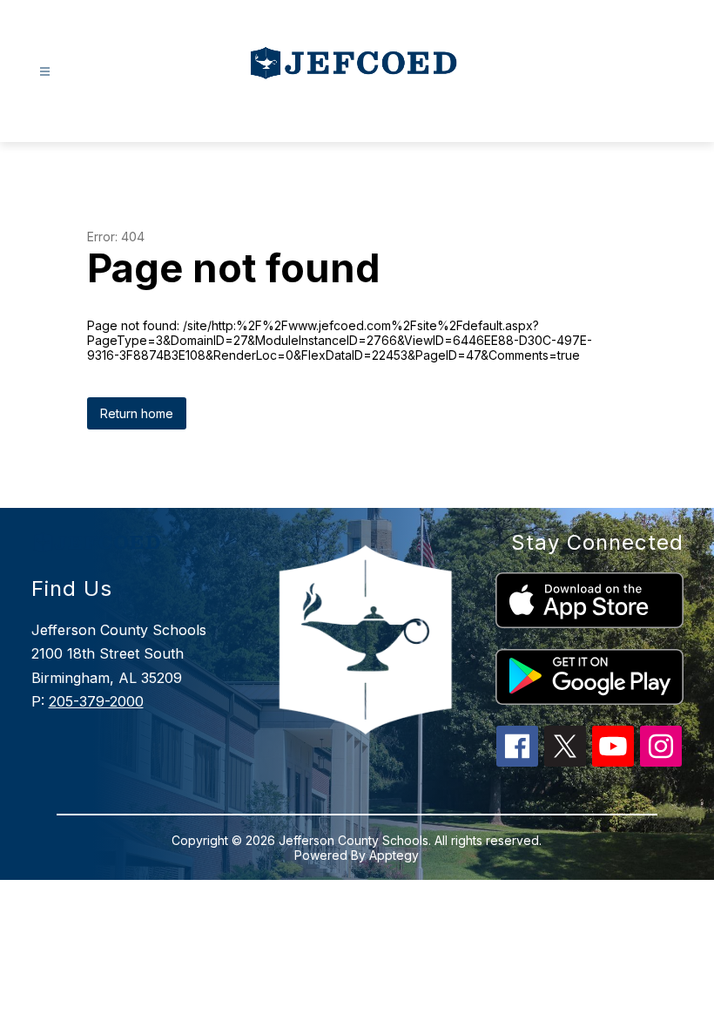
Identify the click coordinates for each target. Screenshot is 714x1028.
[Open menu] (45, 72)
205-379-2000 (96, 701)
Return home (136, 413)
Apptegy (394, 855)
